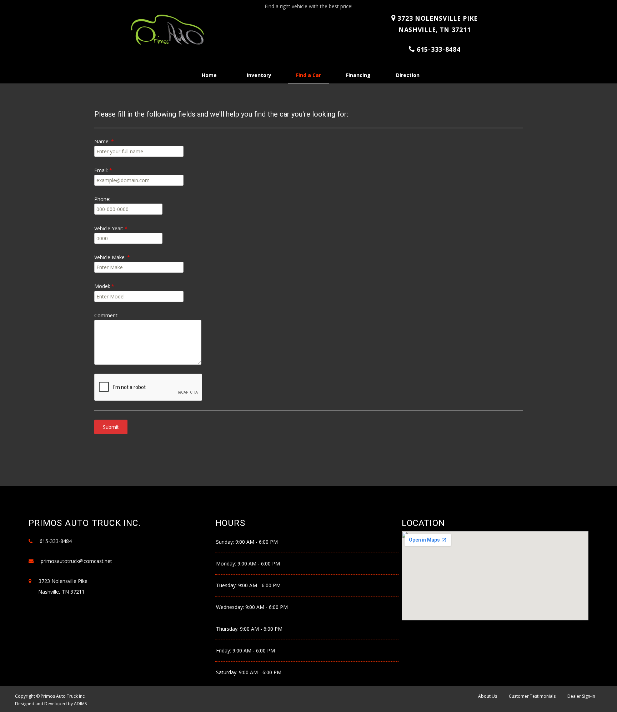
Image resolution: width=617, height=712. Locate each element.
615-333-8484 (438, 49)
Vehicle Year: (108, 228)
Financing (358, 75)
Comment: (106, 315)
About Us (487, 696)
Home (209, 75)
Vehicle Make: (110, 257)
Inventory (259, 75)
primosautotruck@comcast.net (76, 561)
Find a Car (308, 75)
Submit (111, 427)
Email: (101, 170)
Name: (102, 141)
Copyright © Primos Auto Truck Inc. (50, 696)
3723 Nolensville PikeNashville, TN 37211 (437, 24)
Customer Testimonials (532, 696)
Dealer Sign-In (581, 696)
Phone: (102, 199)
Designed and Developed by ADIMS (51, 704)
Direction (408, 75)
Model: (102, 286)
